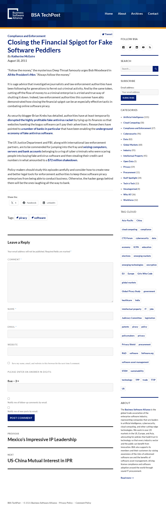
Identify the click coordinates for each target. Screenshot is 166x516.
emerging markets (142, 256)
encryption (152, 265)
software (40, 217)
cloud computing (129, 229)
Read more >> (127, 478)
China (139, 220)
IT (146, 309)
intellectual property (131, 309)
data (154, 238)
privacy (141, 335)
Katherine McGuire (23, 56)
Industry (127, 150)
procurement (145, 344)
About (122, 13)
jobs (152, 309)
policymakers (128, 335)
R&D (124, 353)
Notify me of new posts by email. (23, 411)
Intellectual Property (133, 156)
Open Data (128, 161)
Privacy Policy (66, 503)
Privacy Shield (128, 344)
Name (12, 309)
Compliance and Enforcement (27, 36)
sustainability (137, 371)
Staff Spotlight (130, 178)
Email (12, 327)
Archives (137, 13)
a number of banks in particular (40, 128)
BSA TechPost (45, 15)
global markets (129, 282)
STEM (124, 371)
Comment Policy (83, 503)
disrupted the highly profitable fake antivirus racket (40, 120)
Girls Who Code (144, 273)
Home (109, 13)
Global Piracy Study (131, 291)
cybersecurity (142, 238)
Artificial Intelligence (133, 117)
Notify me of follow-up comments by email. (27, 402)
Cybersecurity (130, 133)
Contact (153, 13)
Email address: (127, 87)
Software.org (147, 353)
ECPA (136, 247)
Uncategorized (130, 189)
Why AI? (127, 194)
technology (127, 380)
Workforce (128, 200)
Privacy (126, 167)
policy (144, 326)
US (123, 388)
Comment (15, 259)
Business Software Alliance (137, 409)
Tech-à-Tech (129, 183)
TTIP (153, 380)
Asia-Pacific (127, 220)
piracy (23, 217)
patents (125, 326)
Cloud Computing (131, 122)
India (137, 300)
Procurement (129, 172)
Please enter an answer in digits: (30, 372)
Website (13, 344)
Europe (131, 273)
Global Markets (130, 144)
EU (123, 273)
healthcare (127, 300)
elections (126, 256)
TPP (137, 380)
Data (125, 139)
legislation (150, 318)
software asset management (135, 362)
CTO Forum (127, 238)
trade (145, 380)
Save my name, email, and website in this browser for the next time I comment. (46, 363)
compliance (146, 229)
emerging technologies (132, 265)
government (149, 291)
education (146, 247)
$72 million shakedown (62, 160)
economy (126, 247)
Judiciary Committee (132, 318)
